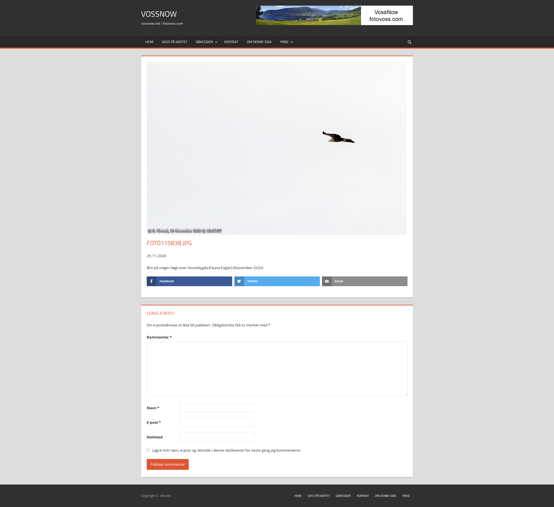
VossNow (159, 14)
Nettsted (155, 437)
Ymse (284, 41)
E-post (154, 422)
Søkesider (204, 41)
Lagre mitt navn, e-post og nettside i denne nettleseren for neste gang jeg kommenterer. (226, 450)
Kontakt (231, 41)
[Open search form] (410, 42)
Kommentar (159, 337)
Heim (149, 41)
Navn (153, 407)
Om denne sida (259, 41)
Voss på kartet (174, 41)
